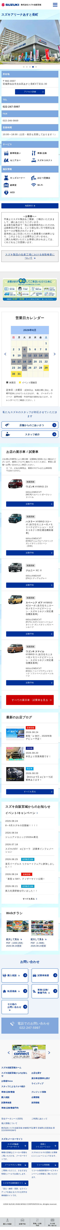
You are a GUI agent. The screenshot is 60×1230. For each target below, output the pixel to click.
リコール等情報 (43, 1165)
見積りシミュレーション (43, 1145)
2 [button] (27, 67)
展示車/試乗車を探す (40, 1078)
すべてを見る (30, 792)
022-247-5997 (11, 106)
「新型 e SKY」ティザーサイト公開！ (25, 879)
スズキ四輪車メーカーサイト (13, 1145)
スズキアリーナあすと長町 (19, 14)
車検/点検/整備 (8, 1092)
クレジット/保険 (38, 1092)
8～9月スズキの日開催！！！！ (21, 825)
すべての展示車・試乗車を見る (30, 700)
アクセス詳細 (30, 92)
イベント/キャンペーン (20, 813)
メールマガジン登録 (13, 1165)
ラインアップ (37, 1083)
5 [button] (36, 67)
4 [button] (33, 67)
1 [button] (24, 67)
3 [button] (30, 67)
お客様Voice (7, 1081)
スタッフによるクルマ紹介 (13, 1086)
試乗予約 (30, 504)
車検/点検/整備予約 (10, 1108)
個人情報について (9, 1123)
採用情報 (35, 1102)
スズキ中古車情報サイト (13, 1183)
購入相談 (5, 1097)
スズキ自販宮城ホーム (11, 1067)
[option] (30, 42)
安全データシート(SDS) (12, 1119)
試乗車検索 (6, 1102)
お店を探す (36, 1073)
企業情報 (35, 1097)
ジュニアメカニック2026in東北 (21, 837)
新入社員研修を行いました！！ (21, 891)
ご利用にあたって (39, 1119)
